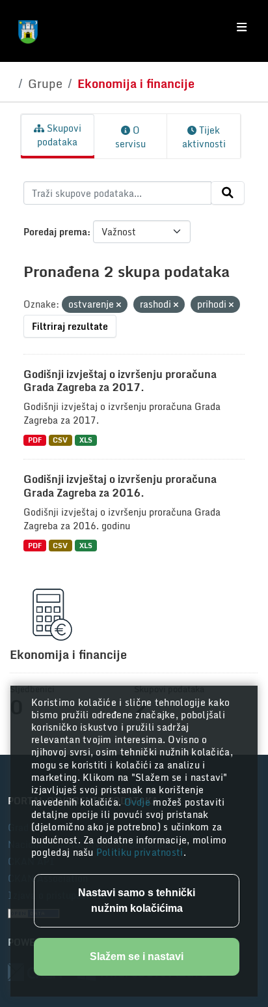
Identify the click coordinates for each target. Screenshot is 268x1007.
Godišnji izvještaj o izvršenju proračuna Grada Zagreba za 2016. (120, 486)
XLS (85, 440)
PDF (35, 440)
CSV (60, 440)
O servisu (130, 137)
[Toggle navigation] (241, 27)
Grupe (45, 83)
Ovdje (139, 802)
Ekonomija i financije (135, 83)
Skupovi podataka (59, 135)
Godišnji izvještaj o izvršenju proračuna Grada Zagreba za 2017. (120, 381)
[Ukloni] (118, 305)
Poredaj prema (55, 231)
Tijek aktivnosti (204, 137)
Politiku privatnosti (139, 852)
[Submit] (228, 193)
